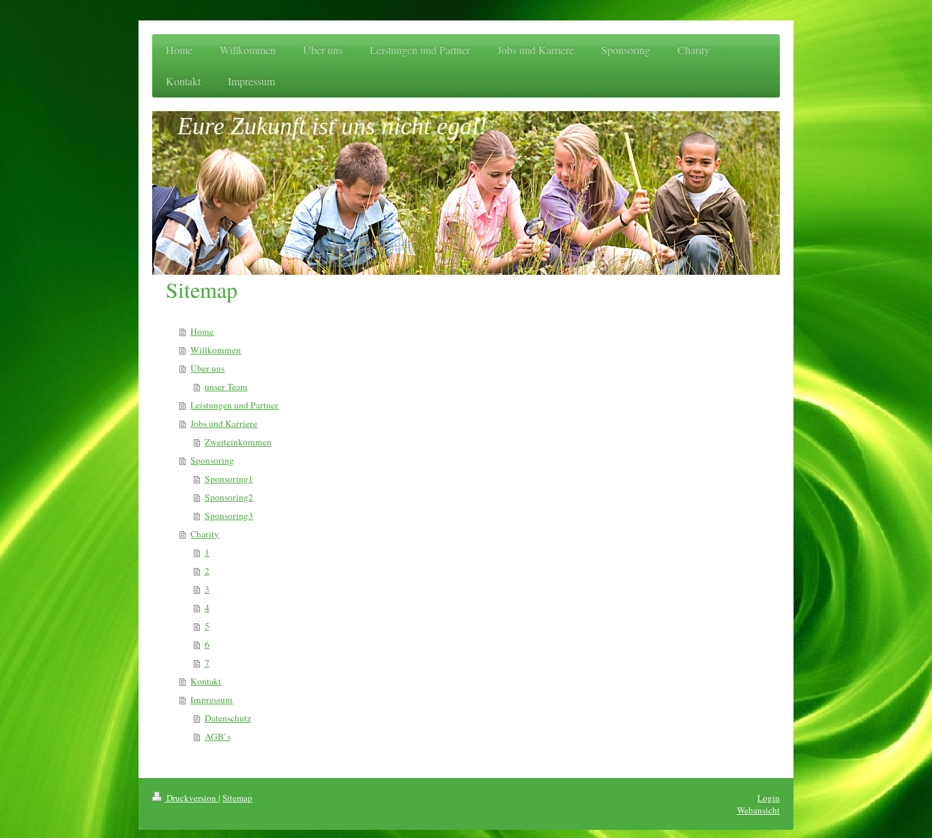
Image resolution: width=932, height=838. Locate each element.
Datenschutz (228, 718)
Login (768, 798)
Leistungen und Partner (234, 405)
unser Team (226, 386)
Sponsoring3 (229, 515)
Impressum (211, 699)
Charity (204, 534)
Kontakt (205, 681)
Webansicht (758, 810)
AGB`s (218, 736)
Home (202, 331)
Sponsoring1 (229, 479)
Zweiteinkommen (238, 442)
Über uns (207, 368)
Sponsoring (212, 460)
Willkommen (215, 350)
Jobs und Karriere (223, 423)
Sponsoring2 (229, 497)
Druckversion (191, 798)
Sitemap (237, 798)
